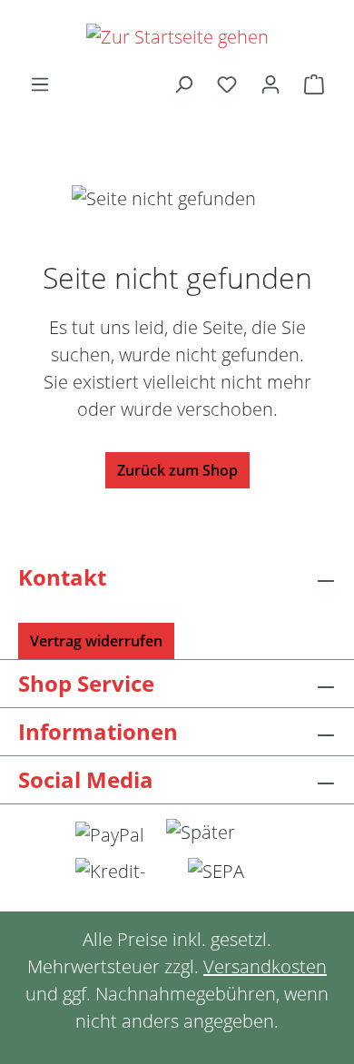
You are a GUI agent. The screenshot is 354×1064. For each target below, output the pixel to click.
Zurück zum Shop (177, 470)
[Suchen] (183, 83)
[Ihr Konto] (270, 83)
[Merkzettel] (227, 83)
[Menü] (40, 83)
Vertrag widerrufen (96, 641)
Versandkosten (265, 966)
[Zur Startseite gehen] (177, 36)
